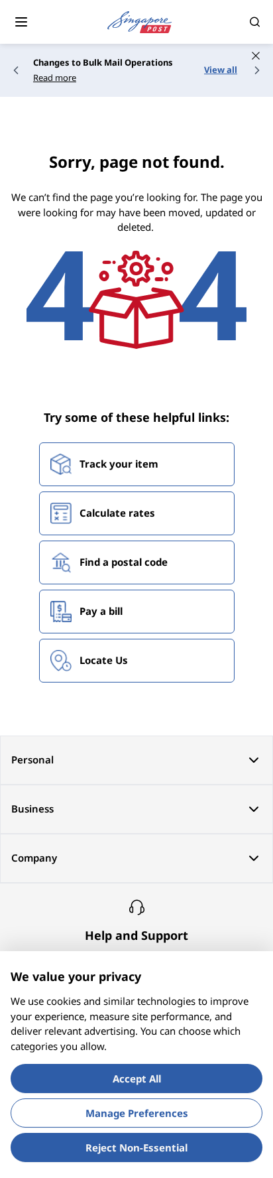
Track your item (119, 463)
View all (220, 70)
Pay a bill (101, 611)
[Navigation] (21, 22)
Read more (54, 78)
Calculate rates (117, 512)
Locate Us (104, 660)
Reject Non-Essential (136, 1147)
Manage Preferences (136, 1113)
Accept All (137, 1078)
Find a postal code (124, 561)
